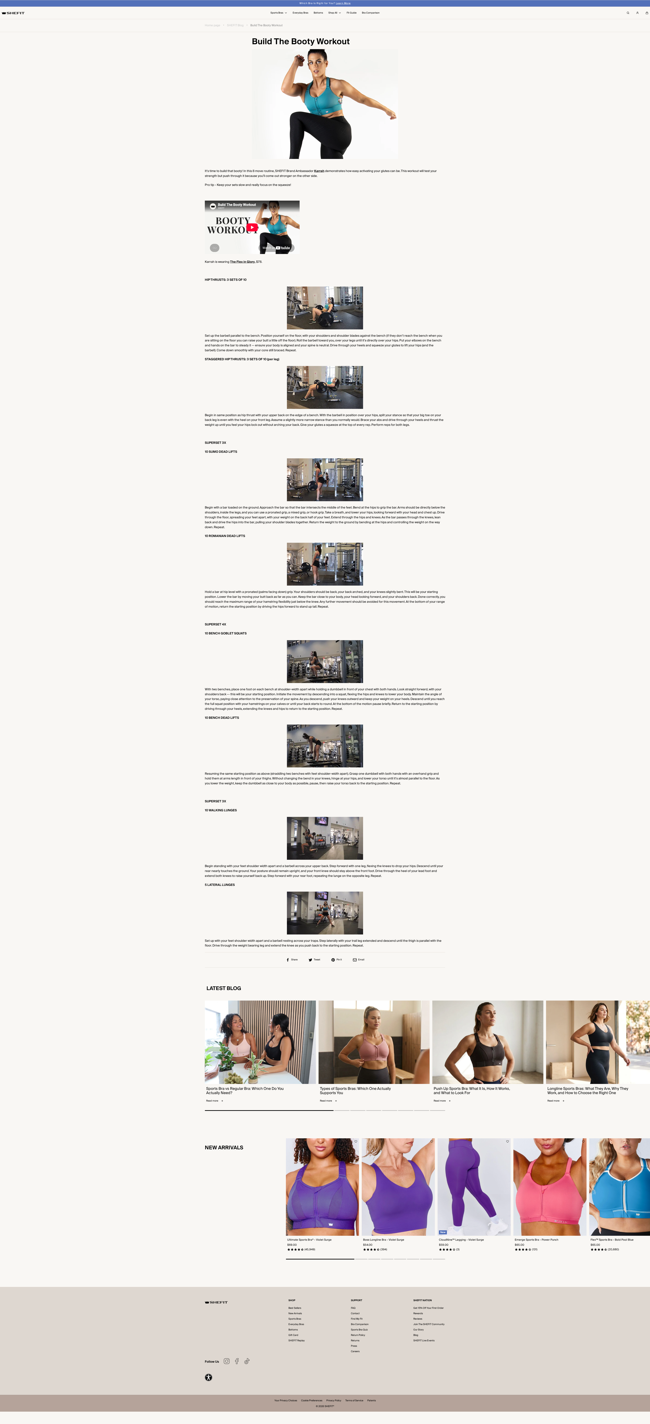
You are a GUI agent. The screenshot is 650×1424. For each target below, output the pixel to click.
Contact (355, 1313)
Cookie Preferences (311, 1401)
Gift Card (293, 1335)
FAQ (353, 1308)
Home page (212, 25)
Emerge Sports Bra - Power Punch (536, 1240)
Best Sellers (294, 1308)
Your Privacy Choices (285, 1401)
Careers (355, 1351)
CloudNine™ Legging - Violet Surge (461, 1240)
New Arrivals (295, 1313)
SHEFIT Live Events (424, 1341)
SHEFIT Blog (235, 25)
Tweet (317, 960)
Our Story (418, 1330)
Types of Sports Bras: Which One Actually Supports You (355, 1091)
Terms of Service (354, 1401)
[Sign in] (637, 13)
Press (354, 1346)
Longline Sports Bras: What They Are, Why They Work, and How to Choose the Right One (587, 1091)
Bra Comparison (360, 1324)
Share (294, 960)
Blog (415, 1335)
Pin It (339, 960)
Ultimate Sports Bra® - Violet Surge (309, 1240)
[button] (647, 13)
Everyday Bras (296, 1324)
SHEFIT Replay (296, 1341)
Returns (355, 1341)
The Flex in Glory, (242, 262)
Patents (371, 1401)
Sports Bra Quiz (359, 1330)
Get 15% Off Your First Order (428, 1308)
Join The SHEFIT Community (429, 1324)
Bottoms (293, 1330)
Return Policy (358, 1335)
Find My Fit (357, 1319)
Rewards (418, 1313)
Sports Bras (294, 1319)
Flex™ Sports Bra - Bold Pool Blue (612, 1240)
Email (361, 960)
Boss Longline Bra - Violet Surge (383, 1240)
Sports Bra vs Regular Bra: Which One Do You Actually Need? (245, 1091)
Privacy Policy (333, 1401)
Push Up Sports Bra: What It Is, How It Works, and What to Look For (472, 1091)
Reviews (417, 1319)
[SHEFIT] (13, 13)
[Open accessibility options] (208, 1377)
